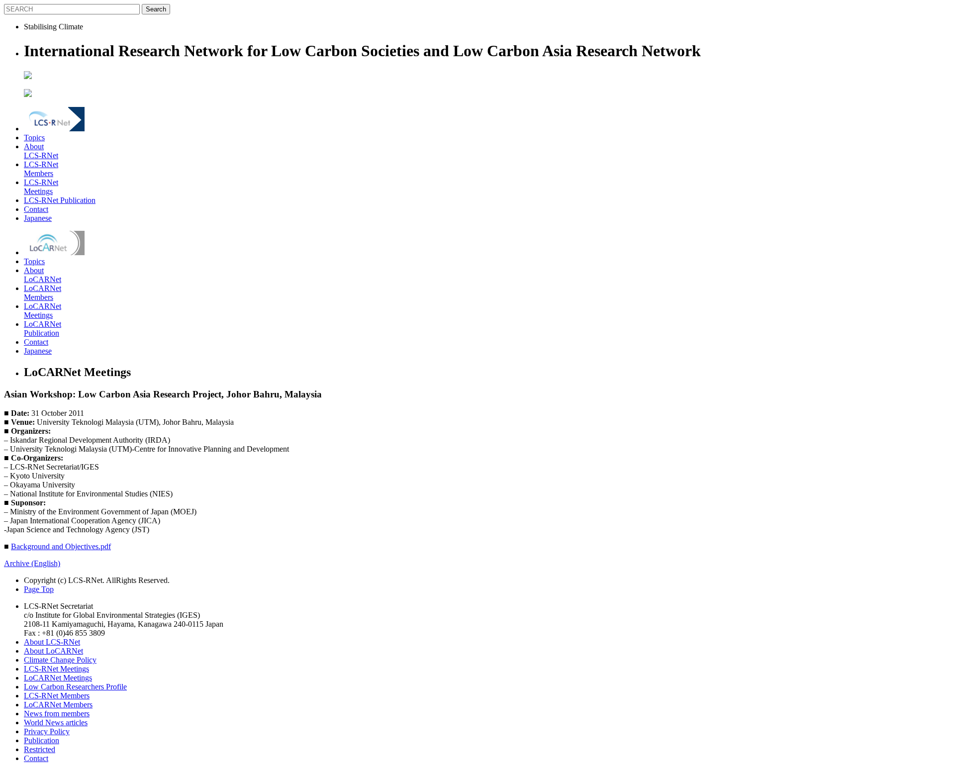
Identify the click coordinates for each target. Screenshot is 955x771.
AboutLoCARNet (42, 275)
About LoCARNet (53, 651)
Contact (36, 209)
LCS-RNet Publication (60, 200)
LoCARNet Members (58, 704)
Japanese (38, 218)
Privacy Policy (47, 731)
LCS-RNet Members (57, 695)
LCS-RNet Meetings (56, 669)
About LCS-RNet (52, 642)
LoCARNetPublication (42, 328)
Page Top (39, 589)
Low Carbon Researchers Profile (75, 686)
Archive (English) (32, 563)
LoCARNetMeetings (42, 310)
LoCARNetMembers (42, 292)
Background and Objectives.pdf (61, 546)
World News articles (56, 722)
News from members (57, 713)
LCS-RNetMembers (41, 169)
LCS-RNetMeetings (41, 186)
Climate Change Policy (60, 660)
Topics (34, 137)
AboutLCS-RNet (41, 151)
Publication (41, 740)
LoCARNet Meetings (58, 678)
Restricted (39, 749)
